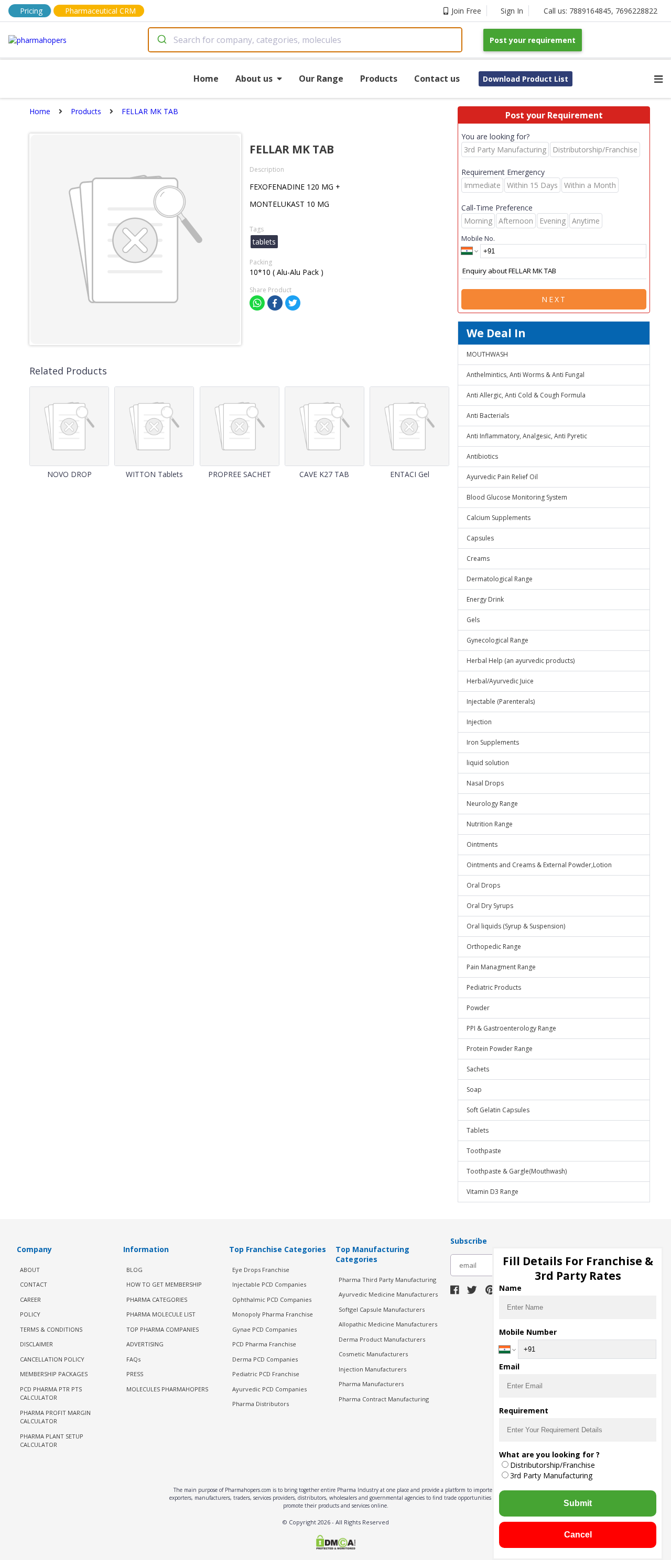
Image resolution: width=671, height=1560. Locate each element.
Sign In (512, 11)
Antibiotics (482, 456)
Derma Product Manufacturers (382, 1339)
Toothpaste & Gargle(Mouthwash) (517, 1171)
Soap (474, 1089)
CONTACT (33, 1284)
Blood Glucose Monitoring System (517, 497)
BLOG (134, 1270)
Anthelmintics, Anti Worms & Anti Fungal (526, 374)
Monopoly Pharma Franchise (272, 1314)
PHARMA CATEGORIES (156, 1299)
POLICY (30, 1314)
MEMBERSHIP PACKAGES (54, 1374)
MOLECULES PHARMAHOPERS (167, 1389)
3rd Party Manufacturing (551, 1475)
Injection (479, 721)
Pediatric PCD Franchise (265, 1374)
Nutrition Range (490, 824)
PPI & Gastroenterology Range (511, 1028)
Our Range (321, 78)
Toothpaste (484, 1150)
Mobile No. (478, 238)
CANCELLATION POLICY (52, 1359)
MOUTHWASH (487, 354)
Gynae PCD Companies (264, 1329)
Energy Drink (485, 599)
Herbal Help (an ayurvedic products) (521, 660)
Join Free (466, 11)
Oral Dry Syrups (490, 905)
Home (206, 78)
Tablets (478, 1130)
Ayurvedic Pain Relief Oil (502, 476)
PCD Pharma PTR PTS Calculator (51, 1393)
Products (378, 78)
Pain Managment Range (501, 966)
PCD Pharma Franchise (264, 1344)
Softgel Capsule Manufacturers (382, 1309)
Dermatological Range (500, 578)
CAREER (30, 1299)
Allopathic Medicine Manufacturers (388, 1324)
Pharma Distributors (260, 1404)
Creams (478, 558)
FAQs (133, 1359)
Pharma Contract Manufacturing (384, 1399)
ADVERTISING (145, 1344)
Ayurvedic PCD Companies (269, 1389)
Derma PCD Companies (265, 1359)
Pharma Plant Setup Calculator (51, 1440)
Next (554, 299)
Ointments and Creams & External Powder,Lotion (539, 864)
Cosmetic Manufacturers (373, 1354)
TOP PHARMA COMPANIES (162, 1329)
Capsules (480, 538)
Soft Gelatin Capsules (498, 1109)
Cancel (578, 1534)
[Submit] (161, 39)
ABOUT (30, 1270)
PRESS (134, 1374)
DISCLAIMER (36, 1344)
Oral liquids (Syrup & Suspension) (516, 926)
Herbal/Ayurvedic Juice (500, 681)
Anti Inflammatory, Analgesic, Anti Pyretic (527, 436)
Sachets (478, 1069)
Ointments (482, 844)
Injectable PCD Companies (269, 1284)
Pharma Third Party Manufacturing (387, 1280)
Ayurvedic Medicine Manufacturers (388, 1294)
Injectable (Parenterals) (501, 701)
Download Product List (525, 79)
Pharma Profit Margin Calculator (55, 1417)
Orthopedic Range (494, 946)
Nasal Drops (485, 783)
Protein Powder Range (500, 1048)
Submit (578, 1503)
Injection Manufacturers (372, 1369)
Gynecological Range (497, 640)
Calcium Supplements (499, 517)
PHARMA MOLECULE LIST (161, 1314)
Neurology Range (492, 803)
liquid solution (488, 762)
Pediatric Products (494, 987)
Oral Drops (483, 885)
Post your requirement (533, 40)
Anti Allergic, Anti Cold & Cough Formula (526, 395)
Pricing (31, 11)
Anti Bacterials (488, 415)
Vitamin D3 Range (492, 1191)
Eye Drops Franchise (260, 1270)
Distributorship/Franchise (552, 1465)
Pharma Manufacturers (371, 1384)
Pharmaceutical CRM (100, 11)
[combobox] (305, 39)
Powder (478, 1007)
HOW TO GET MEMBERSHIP (164, 1284)
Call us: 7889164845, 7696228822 (600, 11)
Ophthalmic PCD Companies (271, 1299)
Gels (473, 619)
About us (254, 78)
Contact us (437, 78)
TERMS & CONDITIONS (51, 1329)
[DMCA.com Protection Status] (335, 1543)
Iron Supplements (493, 742)
